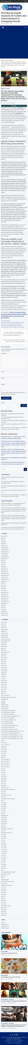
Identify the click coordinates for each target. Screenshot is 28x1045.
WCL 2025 (3, 887)
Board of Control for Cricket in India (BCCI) (10, 322)
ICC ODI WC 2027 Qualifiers (8, 718)
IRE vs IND (3, 778)
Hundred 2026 (4, 708)
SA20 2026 (3, 847)
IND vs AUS (4, 748)
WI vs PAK (3, 894)
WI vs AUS (3, 889)
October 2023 (4, 600)
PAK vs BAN (4, 821)
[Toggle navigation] (3, 27)
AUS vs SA (3, 648)
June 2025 (3, 562)
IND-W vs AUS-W (5, 763)
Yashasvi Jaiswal (12, 327)
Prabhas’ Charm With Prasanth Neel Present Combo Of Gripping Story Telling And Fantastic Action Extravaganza (13, 1026)
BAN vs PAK (4, 658)
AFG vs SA (3, 626)
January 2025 (4, 571)
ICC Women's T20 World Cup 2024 (9, 729)
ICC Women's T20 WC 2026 (7, 727)
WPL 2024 (3, 900)
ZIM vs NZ (3, 911)
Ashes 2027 (4, 631)
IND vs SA (3, 755)
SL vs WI (3, 866)
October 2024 (4, 577)
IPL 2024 (3, 768)
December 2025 (5, 551)
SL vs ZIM (3, 868)
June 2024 (3, 585)
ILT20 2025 (4, 742)
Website (3, 384)
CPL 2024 (3, 674)
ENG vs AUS (4, 680)
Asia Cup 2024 (4, 635)
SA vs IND (3, 836)
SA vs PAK (3, 838)
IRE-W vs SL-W (4, 787)
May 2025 (3, 564)
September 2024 (5, 579)
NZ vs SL (3, 812)
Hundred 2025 (4, 706)
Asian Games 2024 (5, 641)
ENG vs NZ (3, 686)
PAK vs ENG (4, 823)
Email (3, 378)
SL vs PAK (3, 864)
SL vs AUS (3, 855)
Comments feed (5, 926)
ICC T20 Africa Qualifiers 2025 (8, 720)
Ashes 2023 (4, 627)
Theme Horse (19, 1040)
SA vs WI (3, 842)
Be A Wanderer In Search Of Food (10, 977)
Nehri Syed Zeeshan (6, 436)
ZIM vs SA (3, 915)
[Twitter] (15, 1035)
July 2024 (3, 583)
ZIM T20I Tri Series (6, 906)
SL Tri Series (4, 851)
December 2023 (5, 596)
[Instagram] (13, 1035)
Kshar (10, 955)
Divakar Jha (12, 103)
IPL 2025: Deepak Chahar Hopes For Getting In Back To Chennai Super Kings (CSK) (14, 340)
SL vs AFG (3, 853)
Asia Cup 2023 (4, 633)
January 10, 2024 (4, 1028)
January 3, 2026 (4, 955)
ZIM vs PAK (4, 913)
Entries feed (4, 924)
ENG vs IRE (4, 684)
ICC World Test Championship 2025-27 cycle (12, 736)
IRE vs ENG (4, 776)
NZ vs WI (3, 813)
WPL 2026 (3, 904)
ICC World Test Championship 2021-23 (10, 733)
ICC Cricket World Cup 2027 (8, 714)
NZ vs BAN (3, 804)
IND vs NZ (3, 753)
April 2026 (3, 543)
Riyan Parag (18, 325)
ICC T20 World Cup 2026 (7, 723)
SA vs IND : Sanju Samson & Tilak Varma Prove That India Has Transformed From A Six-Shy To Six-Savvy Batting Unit (14, 334)
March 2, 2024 (4, 1002)
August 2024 (4, 581)
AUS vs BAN (4, 642)
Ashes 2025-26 (4, 629)
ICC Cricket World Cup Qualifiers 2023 (10, 716)
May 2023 (3, 609)
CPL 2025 (3, 676)
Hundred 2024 (4, 704)
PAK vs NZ (3, 825)
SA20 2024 (3, 843)
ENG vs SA (3, 689)
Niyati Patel (4, 441)
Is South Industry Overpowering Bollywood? (12, 462)
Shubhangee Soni (12, 1002)
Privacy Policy (8, 1040)
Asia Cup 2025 (4, 637)
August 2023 (4, 603)
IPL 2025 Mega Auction (18, 324)
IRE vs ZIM (3, 785)
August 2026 (4, 536)
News (2, 800)
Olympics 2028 (4, 815)
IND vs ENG (4, 751)
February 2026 (4, 547)
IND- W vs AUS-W (5, 761)
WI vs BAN (3, 890)
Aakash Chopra (7, 320)
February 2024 (4, 592)
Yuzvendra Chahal (20, 327)
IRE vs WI (3, 783)
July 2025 (3, 560)
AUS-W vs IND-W (5, 652)
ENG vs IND (4, 682)
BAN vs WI (3, 665)
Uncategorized (5, 879)
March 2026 (4, 545)
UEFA (2, 877)
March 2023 (4, 611)
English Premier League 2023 (8, 697)
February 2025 (4, 570)
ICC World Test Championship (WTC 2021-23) (12, 731)
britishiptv (3, 449)
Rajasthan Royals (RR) (11, 325)
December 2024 (5, 573)
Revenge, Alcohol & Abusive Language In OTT (12, 464)
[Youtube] (17, 1035)
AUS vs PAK (4, 646)
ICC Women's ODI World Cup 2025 (9, 725)
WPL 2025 (3, 902)
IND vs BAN (4, 750)
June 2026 (3, 540)
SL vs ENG (3, 859)
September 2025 (5, 556)
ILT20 (2, 740)
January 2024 (4, 594)
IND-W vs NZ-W (5, 766)
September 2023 (5, 602)
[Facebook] (11, 1035)
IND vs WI (3, 757)
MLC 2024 (3, 793)
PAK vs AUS (4, 819)
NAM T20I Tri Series (6, 795)
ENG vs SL (3, 691)
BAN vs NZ (3, 656)
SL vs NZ (3, 862)
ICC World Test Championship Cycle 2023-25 (12, 738)
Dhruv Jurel (21, 322)
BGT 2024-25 (4, 671)
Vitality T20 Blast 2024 (6, 885)
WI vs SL (3, 898)
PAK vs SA (3, 827)
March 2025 (4, 568)
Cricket (3, 88)
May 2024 (3, 587)
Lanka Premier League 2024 (8, 789)
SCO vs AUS (4, 849)
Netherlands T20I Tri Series (8, 798)
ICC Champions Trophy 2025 (8, 710)
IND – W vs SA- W (5, 744)
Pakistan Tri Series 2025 (7, 828)
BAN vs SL (3, 663)
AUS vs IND (4, 644)
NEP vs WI (3, 797)
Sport (2, 870)
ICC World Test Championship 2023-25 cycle (12, 735)
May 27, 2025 (4, 979)
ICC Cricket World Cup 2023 (8, 712)
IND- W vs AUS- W (5, 759)
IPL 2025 (7, 88)
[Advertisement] (14, 44)
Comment (4, 353)
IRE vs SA (3, 781)
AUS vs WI (3, 650)
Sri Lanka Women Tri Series (8, 872)
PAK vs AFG (4, 817)
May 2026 (3, 541)
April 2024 (3, 588)
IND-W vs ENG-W (5, 765)
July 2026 (3, 538)
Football (3, 701)
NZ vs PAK (3, 808)
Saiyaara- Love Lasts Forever (9, 953)
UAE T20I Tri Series (6, 874)
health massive (4, 457)
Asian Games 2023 (5, 639)
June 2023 (3, 607)
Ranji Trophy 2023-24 (6, 832)
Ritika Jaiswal (10, 979)
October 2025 (4, 555)
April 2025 (3, 566)
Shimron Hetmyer (5, 327)
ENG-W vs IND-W (5, 695)
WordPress (18, 1042)
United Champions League (7, 881)
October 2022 (4, 615)
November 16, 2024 (5, 103)
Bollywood (3, 673)
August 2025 (4, 558)
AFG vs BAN (4, 622)
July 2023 (3, 605)
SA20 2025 (3, 845)
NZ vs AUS (3, 802)
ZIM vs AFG (4, 907)
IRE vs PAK (3, 780)
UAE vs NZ (3, 875)
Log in (2, 922)
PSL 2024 (3, 830)
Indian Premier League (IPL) (7, 324)
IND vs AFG (4, 746)
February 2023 (4, 613)
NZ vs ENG (3, 806)
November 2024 (5, 575)
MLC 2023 (3, 791)
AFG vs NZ (3, 624)
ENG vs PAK (4, 688)
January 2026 (4, 549)
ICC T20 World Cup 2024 (7, 721)
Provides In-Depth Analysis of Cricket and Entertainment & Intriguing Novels (13, 17)
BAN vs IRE (4, 654)
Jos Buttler (20, 107)
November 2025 (5, 553)
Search (3, 402)
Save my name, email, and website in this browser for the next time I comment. (13, 393)
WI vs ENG (3, 892)
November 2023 (5, 598)
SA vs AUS (3, 834)
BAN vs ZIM (4, 667)
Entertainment (4, 699)
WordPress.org (5, 928)
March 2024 (4, 590)
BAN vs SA (3, 659)
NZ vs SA (3, 810)
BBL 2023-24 (4, 669)
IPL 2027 (3, 774)
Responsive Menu (25, 1)
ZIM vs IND (4, 909)
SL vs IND (3, 860)
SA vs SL (3, 840)
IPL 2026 (3, 772)
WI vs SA (3, 896)
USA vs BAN (4, 883)
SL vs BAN (3, 857)
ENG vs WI (3, 693)
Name (3, 371)
